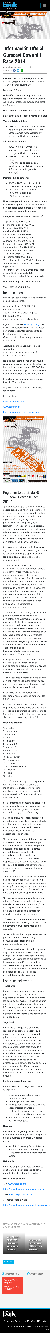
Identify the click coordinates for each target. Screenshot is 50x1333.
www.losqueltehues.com (21, 1194)
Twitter (32, 1321)
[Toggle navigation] (44, 5)
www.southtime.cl (12, 406)
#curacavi (9, 1262)
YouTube (42, 1321)
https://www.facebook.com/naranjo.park (23, 1189)
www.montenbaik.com (14, 401)
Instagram (9, 1321)
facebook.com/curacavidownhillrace (21, 412)
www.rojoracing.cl (32, 324)
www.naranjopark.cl (18, 1183)
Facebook (21, 1321)
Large (7, 67)
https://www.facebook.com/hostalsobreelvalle (26, 1205)
